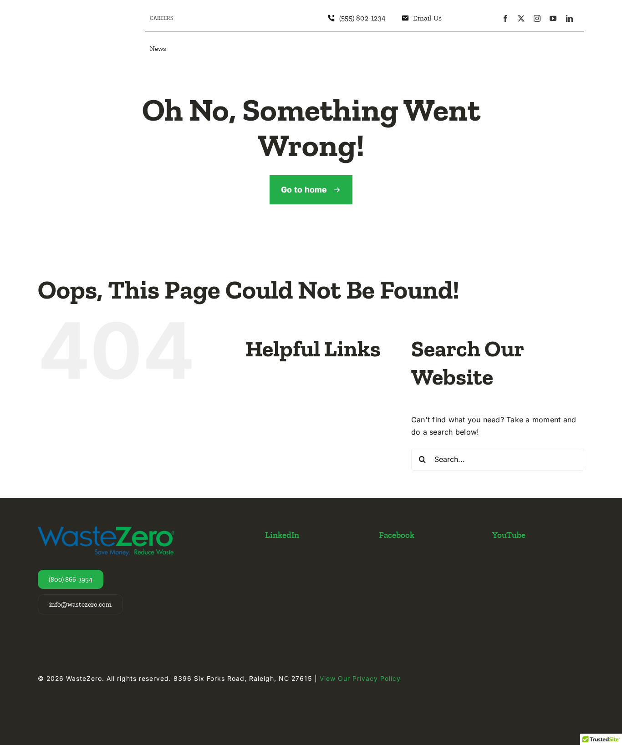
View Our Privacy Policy (360, 678)
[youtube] (553, 18)
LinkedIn (282, 535)
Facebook (396, 535)
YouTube (508, 535)
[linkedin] (569, 18)
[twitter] (521, 18)
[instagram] (537, 18)
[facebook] (505, 18)
